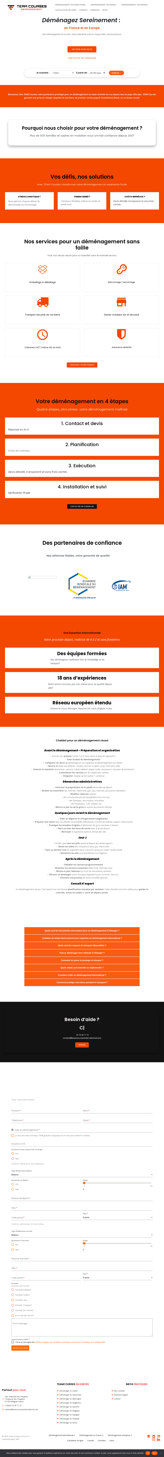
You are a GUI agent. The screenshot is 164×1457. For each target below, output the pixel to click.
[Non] (161, 1453)
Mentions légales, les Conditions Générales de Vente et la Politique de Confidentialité (70, 1342)
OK (148, 1453)
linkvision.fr (25, 1436)
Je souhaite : (43, 72)
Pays (85, 1213)
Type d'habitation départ (21, 1171)
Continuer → (116, 73)
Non (154, 1453)
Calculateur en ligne (65, 10)
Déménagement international (70, 4)
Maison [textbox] (15, 1174)
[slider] (84, 1183)
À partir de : (82, 72)
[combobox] (82, 1174)
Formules (95, 10)
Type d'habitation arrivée (22, 1231)
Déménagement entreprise (134, 4)
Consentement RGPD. (20, 1339)
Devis (104, 10)
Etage (85, 1180)
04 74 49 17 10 (82, 1034)
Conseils (83, 10)
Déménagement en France (103, 4)
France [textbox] (86, 1217)
